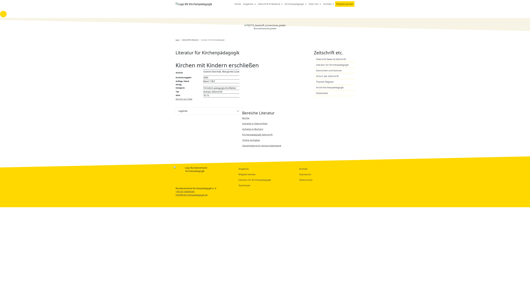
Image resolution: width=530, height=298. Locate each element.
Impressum (305, 174)
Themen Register (325, 81)
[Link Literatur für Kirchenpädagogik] (194, 4)
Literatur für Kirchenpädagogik (332, 64)
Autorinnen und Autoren (329, 70)
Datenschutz (305, 179)
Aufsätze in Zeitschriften (255, 123)
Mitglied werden (344, 4)
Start (177, 40)
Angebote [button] (248, 4)
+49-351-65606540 (185, 191)
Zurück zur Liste (184, 99)
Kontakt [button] (327, 4)
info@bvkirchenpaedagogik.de (192, 194)
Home (237, 4)
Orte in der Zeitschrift (327, 76)
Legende (182, 110)
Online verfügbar (251, 140)
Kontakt (303, 168)
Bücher (246, 118)
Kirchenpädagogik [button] (294, 4)
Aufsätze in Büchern (252, 129)
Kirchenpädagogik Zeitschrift (257, 134)
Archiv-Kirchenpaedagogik (330, 87)
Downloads (322, 93)
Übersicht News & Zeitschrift (331, 59)
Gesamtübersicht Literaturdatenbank (261, 145)
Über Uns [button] (314, 4)
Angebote (244, 168)
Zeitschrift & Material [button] (269, 4)
